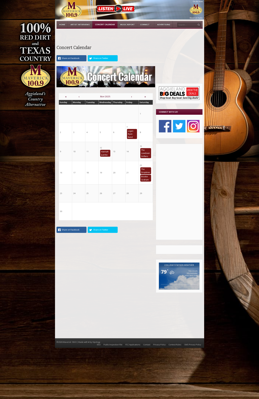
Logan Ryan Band (130, 134)
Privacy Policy (159, 345)
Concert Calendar (105, 24)
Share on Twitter (100, 58)
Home (62, 24)
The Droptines (145, 171)
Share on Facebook (70, 58)
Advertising (163, 24)
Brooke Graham (145, 178)
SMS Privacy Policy (192, 345)
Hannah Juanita (105, 153)
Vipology (96, 342)
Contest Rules (175, 345)
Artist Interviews (80, 24)
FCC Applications (132, 345)
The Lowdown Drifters (145, 153)
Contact (146, 345)
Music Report (127, 24)
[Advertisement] (179, 192)
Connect (144, 24)
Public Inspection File (113, 345)
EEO (99, 345)
